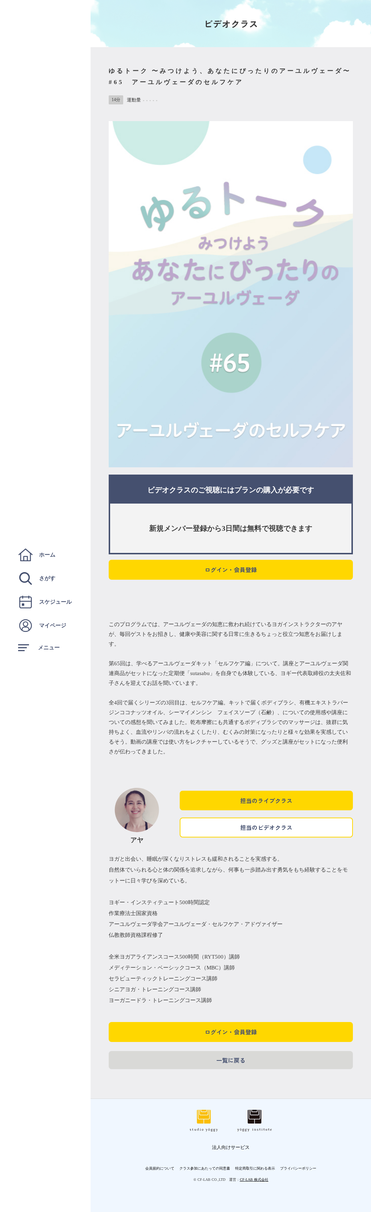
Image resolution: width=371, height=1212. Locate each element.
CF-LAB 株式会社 (254, 1180)
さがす (47, 578)
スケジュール (55, 602)
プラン (245, 490)
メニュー (49, 647)
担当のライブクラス (266, 800)
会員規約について (159, 1168)
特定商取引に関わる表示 (255, 1168)
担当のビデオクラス (266, 827)
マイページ (52, 625)
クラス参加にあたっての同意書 (204, 1168)
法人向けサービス (231, 1147)
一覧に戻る (230, 1060)
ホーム (47, 555)
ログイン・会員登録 (231, 569)
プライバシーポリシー (298, 1168)
